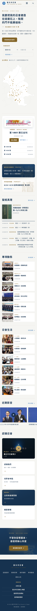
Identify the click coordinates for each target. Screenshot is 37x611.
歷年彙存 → (24, 140)
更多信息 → (31, 200)
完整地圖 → (8, 54)
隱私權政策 (16, 606)
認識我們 (6, 572)
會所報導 (23, 572)
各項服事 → (31, 257)
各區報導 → (31, 330)
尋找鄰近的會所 (9, 39)
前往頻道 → (31, 403)
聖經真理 (14, 572)
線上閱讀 (14, 140)
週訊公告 (18, 577)
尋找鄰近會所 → (18, 548)
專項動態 (31, 572)
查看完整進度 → (9, 188)
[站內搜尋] (33, 3)
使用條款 (23, 606)
